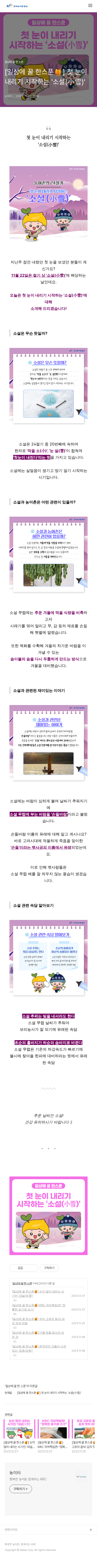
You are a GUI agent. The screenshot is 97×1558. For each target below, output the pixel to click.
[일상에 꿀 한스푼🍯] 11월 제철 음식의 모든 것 (38, 1335)
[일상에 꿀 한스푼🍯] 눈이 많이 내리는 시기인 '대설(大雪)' (38, 1293)
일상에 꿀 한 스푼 (22, 1283)
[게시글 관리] (33, 1268)
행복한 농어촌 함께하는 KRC (27, 1479)
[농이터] (17, 6)
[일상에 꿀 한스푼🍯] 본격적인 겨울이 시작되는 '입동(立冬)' (39, 1348)
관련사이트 (11, 1529)
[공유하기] (27, 1268)
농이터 (15, 1472)
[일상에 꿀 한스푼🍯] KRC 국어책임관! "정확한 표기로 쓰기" (38, 1307)
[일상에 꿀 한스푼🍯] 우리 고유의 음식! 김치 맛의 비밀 (38, 1321)
